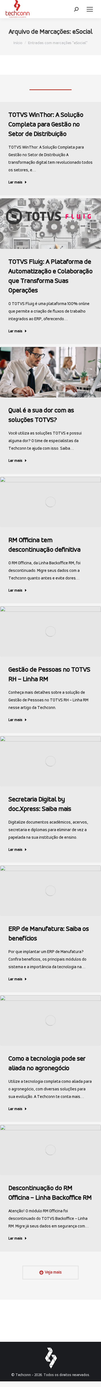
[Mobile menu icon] (89, 9)
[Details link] (50, 223)
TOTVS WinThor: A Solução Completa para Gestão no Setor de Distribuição (45, 125)
